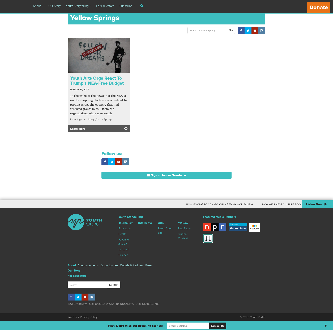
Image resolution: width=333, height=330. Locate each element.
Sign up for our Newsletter (168, 175)
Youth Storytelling (77, 6)
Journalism (125, 223)
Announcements (88, 265)
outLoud (123, 249)
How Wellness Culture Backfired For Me (283, 204)
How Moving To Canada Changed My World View (212, 204)
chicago (91, 119)
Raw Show (184, 228)
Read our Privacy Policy (82, 317)
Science (123, 255)
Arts (161, 223)
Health (122, 234)
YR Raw (183, 223)
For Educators (105, 6)
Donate (318, 7)
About (37, 6)
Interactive (145, 223)
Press (149, 265)
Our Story (54, 6)
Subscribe (126, 6)
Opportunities (109, 265)
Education (124, 228)
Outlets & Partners (132, 265)
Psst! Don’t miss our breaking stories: (135, 326)
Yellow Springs (104, 119)
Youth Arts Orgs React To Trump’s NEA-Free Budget (97, 80)
